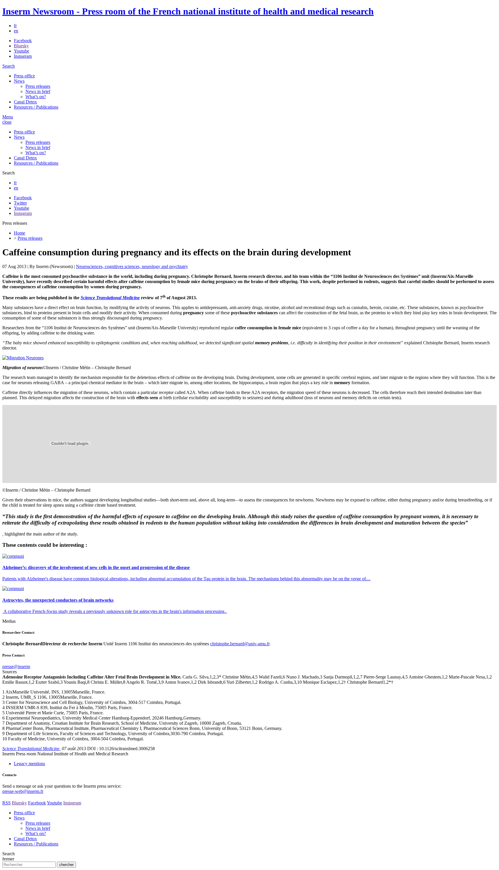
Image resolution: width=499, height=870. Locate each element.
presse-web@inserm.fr (22, 791)
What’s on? (35, 96)
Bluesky (21, 45)
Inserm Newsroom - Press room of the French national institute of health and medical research (188, 11)
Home (19, 232)
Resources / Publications (36, 107)
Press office (24, 75)
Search (8, 66)
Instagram (23, 56)
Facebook (23, 40)
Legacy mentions (29, 763)
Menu (7, 116)
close (7, 122)
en (16, 30)
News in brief (37, 91)
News (19, 81)
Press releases (37, 86)
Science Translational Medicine (30, 748)
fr (15, 25)
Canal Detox (25, 101)
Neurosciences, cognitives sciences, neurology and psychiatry (132, 266)
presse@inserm (16, 666)
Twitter (20, 202)
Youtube (21, 51)
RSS (6, 802)
